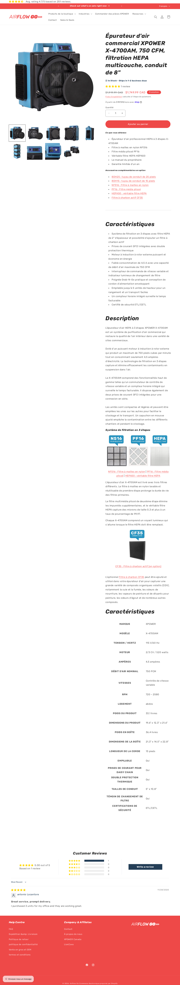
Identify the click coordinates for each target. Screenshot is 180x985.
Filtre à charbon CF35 (131, 577)
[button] (62, 14)
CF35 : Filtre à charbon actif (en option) (138, 566)
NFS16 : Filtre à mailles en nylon (130, 185)
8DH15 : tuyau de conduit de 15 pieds (133, 180)
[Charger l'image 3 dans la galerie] (53, 133)
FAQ (11, 929)
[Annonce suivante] (122, 6)
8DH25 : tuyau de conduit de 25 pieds (134, 176)
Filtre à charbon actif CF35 (127, 197)
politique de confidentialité (23, 944)
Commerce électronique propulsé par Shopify (98, 983)
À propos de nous (73, 934)
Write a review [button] (145, 866)
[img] (18, 890)
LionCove (69, 944)
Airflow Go (74, 983)
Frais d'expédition (113, 97)
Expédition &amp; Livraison (23, 934)
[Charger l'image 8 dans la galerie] (53, 151)
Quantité (109, 107)
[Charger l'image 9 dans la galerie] (71, 151)
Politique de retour (19, 939)
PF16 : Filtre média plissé (126, 189)
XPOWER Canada (72, 939)
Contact (68, 929)
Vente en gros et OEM (20, 949)
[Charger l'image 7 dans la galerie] (35, 151)
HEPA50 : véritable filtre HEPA (129, 193)
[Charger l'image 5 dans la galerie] (89, 133)
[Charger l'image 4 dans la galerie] (71, 133)
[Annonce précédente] (58, 6)
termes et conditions (20, 954)
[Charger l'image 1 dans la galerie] (17, 133)
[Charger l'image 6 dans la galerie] (17, 151)
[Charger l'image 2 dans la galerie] (35, 133)
